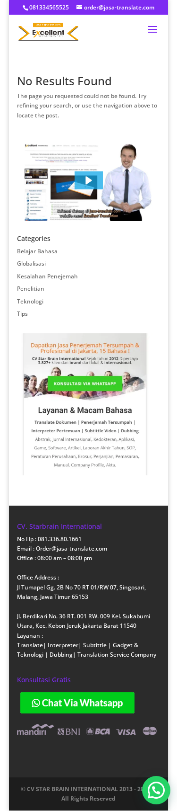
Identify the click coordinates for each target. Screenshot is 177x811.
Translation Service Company (116, 655)
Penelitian (30, 289)
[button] (89, 180)
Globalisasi (31, 263)
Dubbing (61, 655)
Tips (22, 314)
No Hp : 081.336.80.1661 (49, 539)
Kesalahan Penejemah (47, 276)
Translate (30, 645)
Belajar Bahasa (37, 251)
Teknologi (30, 301)
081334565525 (49, 7)
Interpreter (63, 645)
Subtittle (95, 645)
